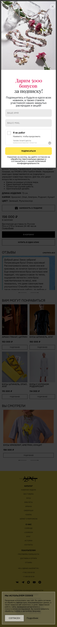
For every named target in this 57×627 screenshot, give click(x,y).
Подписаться (28, 151)
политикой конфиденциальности (31, 162)
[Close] (51, 5)
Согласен (14, 618)
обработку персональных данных (27, 159)
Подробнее (32, 618)
